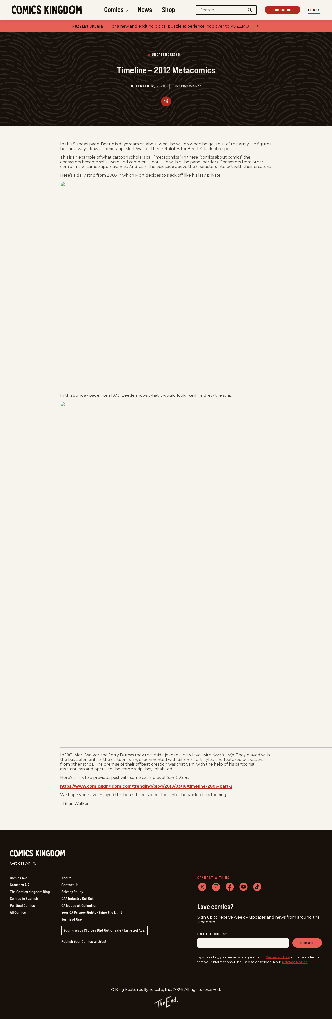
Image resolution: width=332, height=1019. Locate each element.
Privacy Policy (72, 891)
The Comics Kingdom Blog (30, 891)
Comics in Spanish (24, 898)
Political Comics (22, 905)
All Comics (18, 912)
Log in (314, 9)
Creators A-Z (19, 884)
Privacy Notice (295, 962)
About (66, 877)
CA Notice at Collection (79, 905)
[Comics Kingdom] (37, 853)
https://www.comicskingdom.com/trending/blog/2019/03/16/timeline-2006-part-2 (146, 786)
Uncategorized (166, 55)
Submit (307, 943)
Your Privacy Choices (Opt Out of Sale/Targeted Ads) (104, 930)
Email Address (212, 934)
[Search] (250, 10)
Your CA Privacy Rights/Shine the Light (91, 912)
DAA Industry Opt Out (77, 898)
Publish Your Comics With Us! (83, 941)
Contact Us (69, 884)
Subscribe (282, 9)
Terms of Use (71, 919)
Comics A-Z (18, 877)
